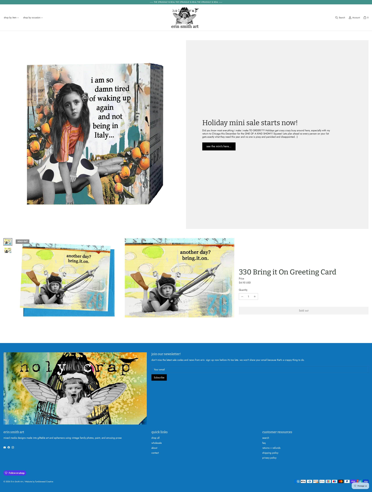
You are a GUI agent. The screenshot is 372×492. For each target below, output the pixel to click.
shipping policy (270, 453)
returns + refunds (271, 448)
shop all (155, 438)
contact (155, 453)
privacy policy (269, 457)
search (265, 438)
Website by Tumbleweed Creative (39, 481)
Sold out (303, 310)
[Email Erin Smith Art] (5, 447)
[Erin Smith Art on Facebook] (9, 447)
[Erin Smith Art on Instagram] (13, 447)
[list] (124, 281)
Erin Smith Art (17, 481)
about (154, 448)
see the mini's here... (218, 146)
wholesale (156, 443)
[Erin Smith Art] (185, 17)
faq (264, 443)
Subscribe (159, 377)
